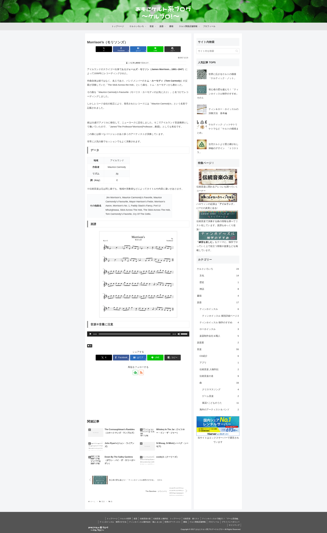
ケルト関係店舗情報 (198, 522)
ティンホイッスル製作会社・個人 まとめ (145, 522)
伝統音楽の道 (145, 519)
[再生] (90, 334)
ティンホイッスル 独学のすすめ (113, 522)
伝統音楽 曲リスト (191, 519)
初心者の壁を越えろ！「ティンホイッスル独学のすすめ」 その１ (218, 93)
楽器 (135, 519)
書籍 (185, 522)
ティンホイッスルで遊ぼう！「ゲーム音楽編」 (221, 519)
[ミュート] (179, 334)
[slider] (184, 333)
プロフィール (213, 522)
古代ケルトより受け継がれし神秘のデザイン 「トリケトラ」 (217, 148)
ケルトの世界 (125, 519)
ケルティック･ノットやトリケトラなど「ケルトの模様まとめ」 (217, 128)
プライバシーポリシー (231, 522)
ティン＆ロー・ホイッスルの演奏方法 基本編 (223, 111)
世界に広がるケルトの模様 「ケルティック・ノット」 (223, 76)
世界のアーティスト (173, 522)
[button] (172, 49)
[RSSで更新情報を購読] (141, 372)
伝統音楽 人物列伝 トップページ (167, 519)
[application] (138, 334)
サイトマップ (234, 525)
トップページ (112, 519)
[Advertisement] (138, 397)
